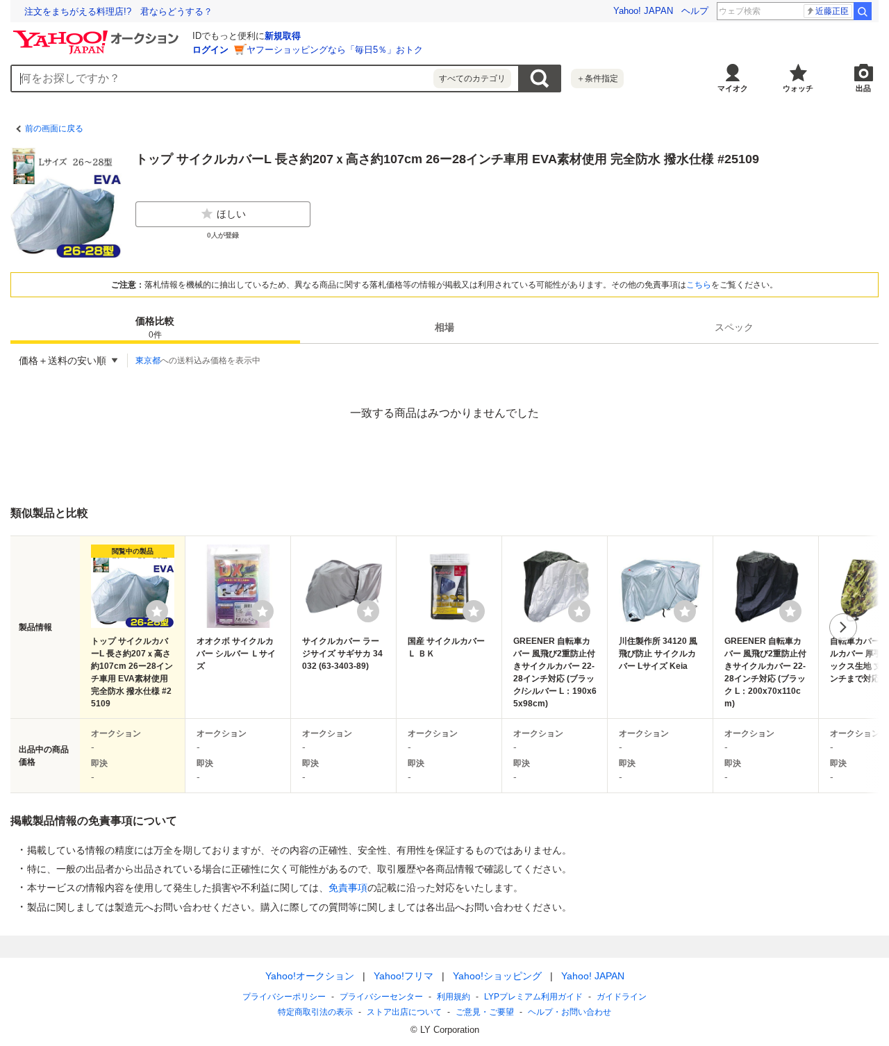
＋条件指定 (597, 78)
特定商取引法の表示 (315, 1012)
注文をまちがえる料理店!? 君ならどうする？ (118, 11)
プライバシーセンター (381, 997)
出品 (863, 88)
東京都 (147, 360)
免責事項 (348, 887)
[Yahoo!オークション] (97, 34)
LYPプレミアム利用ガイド (533, 997)
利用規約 (453, 997)
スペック (734, 327)
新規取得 (283, 36)
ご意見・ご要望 (485, 1012)
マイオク (732, 88)
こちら (698, 285)
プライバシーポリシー (284, 997)
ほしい (231, 213)
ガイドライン (622, 997)
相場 (444, 327)
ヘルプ (694, 11)
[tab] (155, 327)
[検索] (863, 11)
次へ (843, 627)
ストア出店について (404, 1012)
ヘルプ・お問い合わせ (569, 1012)
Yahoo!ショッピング (497, 975)
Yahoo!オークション (309, 975)
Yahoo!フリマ (403, 975)
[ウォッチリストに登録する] (157, 611)
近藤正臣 (832, 11)
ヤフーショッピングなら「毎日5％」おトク (335, 49)
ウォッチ (798, 88)
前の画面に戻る (54, 128)
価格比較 (154, 327)
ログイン (210, 49)
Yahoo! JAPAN (643, 11)
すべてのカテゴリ (472, 78)
